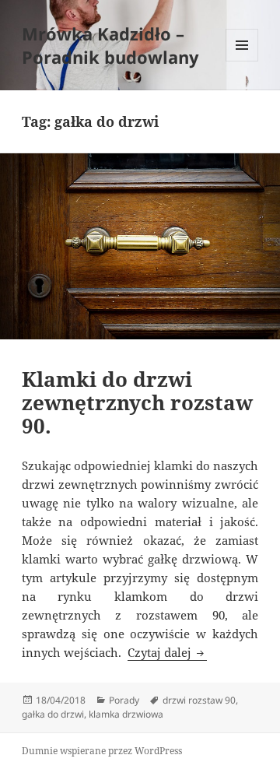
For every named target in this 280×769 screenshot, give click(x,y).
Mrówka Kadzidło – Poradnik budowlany (110, 45)
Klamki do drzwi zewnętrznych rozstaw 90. (137, 402)
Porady (124, 700)
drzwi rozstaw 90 (199, 700)
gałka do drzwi (53, 714)
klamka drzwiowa (126, 714)
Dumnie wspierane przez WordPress (102, 750)
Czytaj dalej (167, 652)
